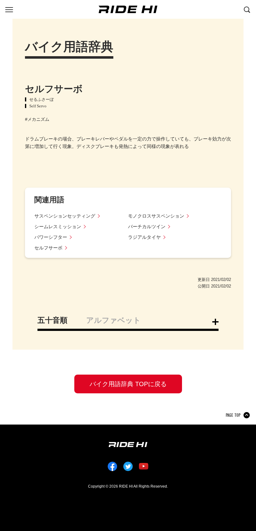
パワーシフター (50, 237)
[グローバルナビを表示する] (9, 9)
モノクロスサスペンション (156, 216)
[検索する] (247, 9)
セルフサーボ (48, 247)
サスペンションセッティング (64, 216)
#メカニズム (37, 119)
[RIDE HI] (128, 9)
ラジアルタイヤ (144, 237)
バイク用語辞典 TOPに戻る (128, 384)
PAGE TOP (233, 415)
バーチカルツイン (146, 226)
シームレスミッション (57, 226)
